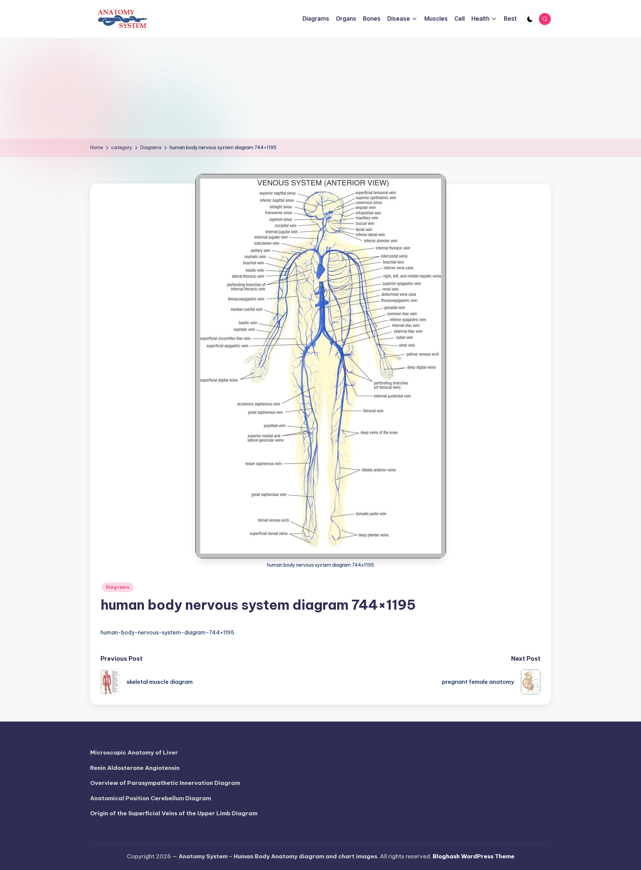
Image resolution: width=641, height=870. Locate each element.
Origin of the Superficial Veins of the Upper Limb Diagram (173, 813)
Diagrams (118, 587)
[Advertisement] (320, 88)
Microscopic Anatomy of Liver (134, 752)
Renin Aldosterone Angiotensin (135, 768)
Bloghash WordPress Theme (473, 856)
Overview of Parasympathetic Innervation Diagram (165, 783)
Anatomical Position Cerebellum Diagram (150, 798)
